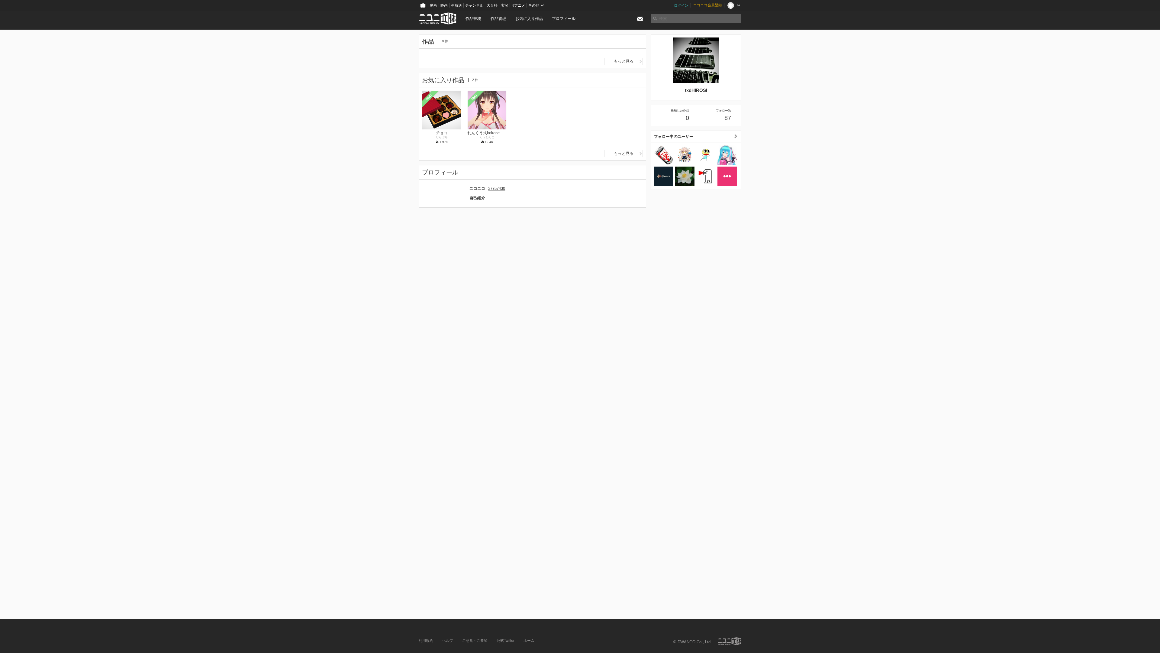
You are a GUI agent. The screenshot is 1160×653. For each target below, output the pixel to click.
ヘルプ (447, 640)
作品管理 (498, 18)
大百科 (492, 5)
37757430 (496, 188)
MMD (429, 97)
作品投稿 (473, 18)
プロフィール (563, 18)
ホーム (529, 640)
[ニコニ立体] (729, 641)
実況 (504, 5)
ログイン (681, 5)
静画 (444, 5)
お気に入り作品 (529, 18)
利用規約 (426, 640)
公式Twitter (505, 640)
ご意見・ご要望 (475, 640)
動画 (433, 5)
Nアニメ (518, 5)
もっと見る (623, 61)
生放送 (456, 5)
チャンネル (474, 5)
